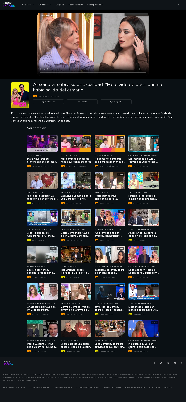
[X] (181, 363)
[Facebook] (154, 363)
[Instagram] (174, 363)
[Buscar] (179, 5)
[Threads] (168, 363)
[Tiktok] (161, 363)
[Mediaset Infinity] (9, 5)
